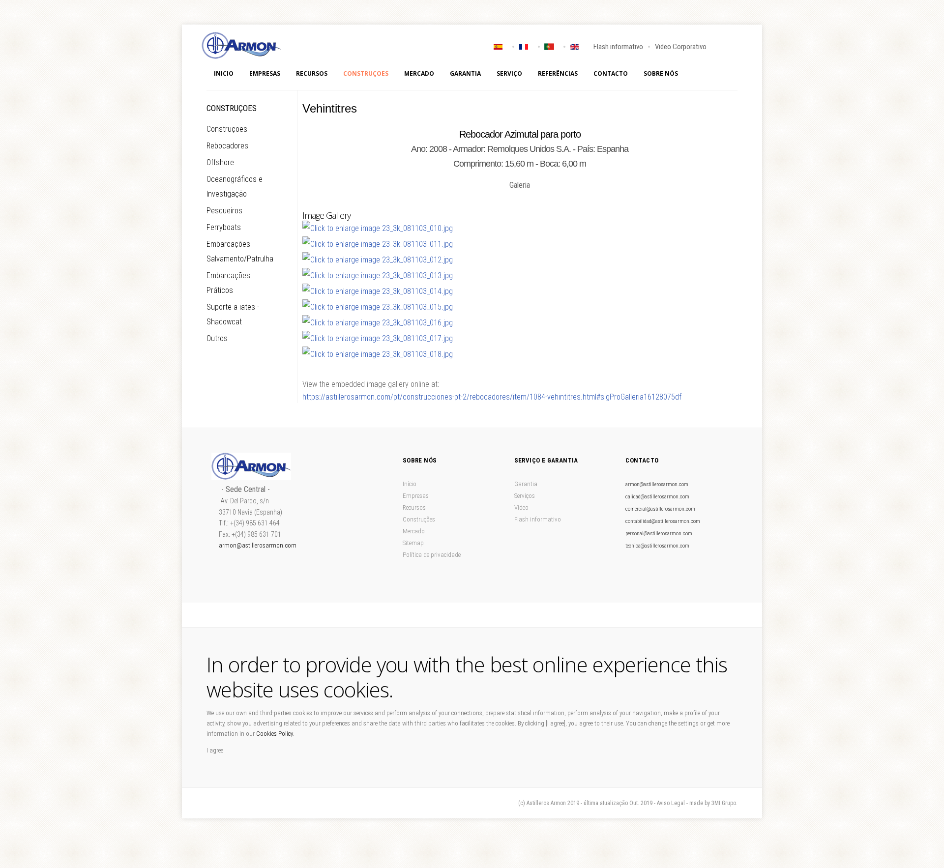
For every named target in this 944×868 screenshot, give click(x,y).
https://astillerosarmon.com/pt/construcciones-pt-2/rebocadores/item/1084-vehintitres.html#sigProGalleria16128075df (491, 397)
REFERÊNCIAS (558, 73)
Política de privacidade (432, 554)
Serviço (509, 73)
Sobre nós (661, 73)
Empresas (264, 73)
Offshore (220, 162)
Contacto (610, 73)
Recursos (311, 73)
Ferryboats (223, 227)
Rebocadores (227, 145)
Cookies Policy (274, 733)
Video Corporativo (681, 46)
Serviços (524, 495)
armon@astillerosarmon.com (257, 545)
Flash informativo (618, 46)
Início (409, 484)
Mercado (419, 73)
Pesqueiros (224, 210)
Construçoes (365, 73)
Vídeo (521, 507)
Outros (217, 338)
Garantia (465, 73)
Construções (419, 519)
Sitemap (413, 543)
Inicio (224, 73)
